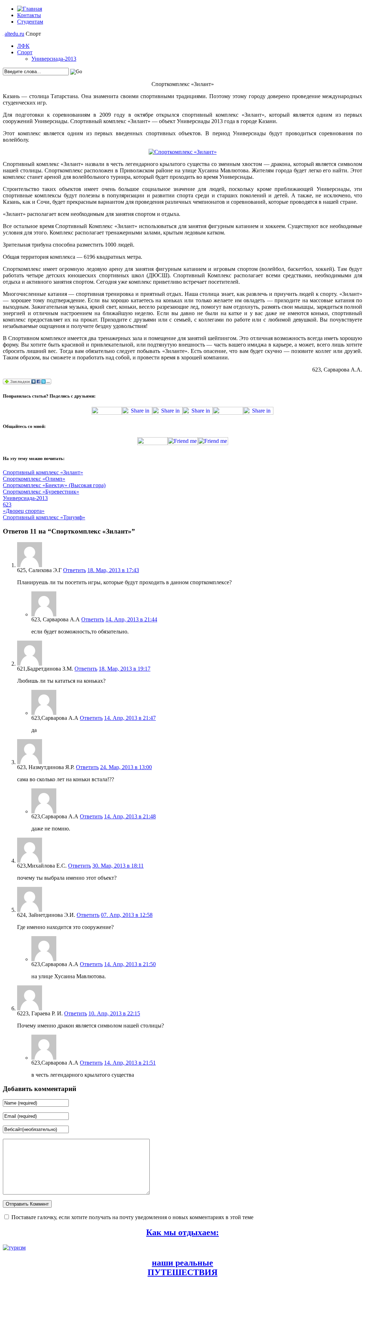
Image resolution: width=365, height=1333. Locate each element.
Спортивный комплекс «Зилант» (43, 472)
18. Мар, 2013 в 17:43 (113, 570)
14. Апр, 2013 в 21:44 (131, 619)
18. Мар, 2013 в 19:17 (124, 669)
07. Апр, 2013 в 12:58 (127, 915)
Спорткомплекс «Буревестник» (41, 492)
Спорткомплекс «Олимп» (34, 479)
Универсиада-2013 (53, 59)
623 (7, 504)
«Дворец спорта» (24, 511)
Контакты (29, 15)
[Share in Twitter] (107, 413)
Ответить (74, 570)
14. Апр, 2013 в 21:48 (130, 816)
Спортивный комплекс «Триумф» (44, 517)
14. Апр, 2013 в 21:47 (130, 718)
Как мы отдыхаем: (182, 1232)
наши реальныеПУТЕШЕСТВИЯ (182, 1267)
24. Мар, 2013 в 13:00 (126, 767)
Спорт (24, 52)
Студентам (30, 22)
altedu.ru (14, 34)
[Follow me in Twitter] (152, 443)
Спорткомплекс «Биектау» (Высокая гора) (54, 485)
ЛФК (23, 46)
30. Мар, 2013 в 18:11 (118, 866)
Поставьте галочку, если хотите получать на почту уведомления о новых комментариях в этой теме (132, 1217)
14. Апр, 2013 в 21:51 (130, 1063)
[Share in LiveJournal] (228, 413)
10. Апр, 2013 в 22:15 (114, 1013)
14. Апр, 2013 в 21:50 (130, 964)
